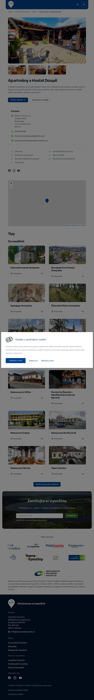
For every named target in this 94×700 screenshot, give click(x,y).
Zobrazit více (33, 360)
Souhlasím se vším (15, 360)
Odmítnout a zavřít (47, 360)
